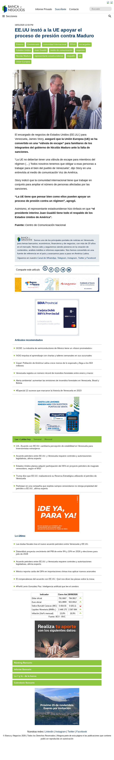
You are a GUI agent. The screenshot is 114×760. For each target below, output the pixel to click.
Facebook (91, 258)
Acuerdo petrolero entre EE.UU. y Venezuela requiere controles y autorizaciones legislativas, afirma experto (53, 457)
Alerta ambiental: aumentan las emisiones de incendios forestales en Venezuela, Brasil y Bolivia (57, 381)
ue (80, 56)
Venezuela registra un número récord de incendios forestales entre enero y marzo (54, 373)
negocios (80, 50)
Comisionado (33, 44)
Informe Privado (43, 9)
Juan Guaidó (40, 50)
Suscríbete (60, 9)
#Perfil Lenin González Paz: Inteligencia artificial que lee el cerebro (47, 586)
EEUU (73, 44)
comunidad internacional (54, 44)
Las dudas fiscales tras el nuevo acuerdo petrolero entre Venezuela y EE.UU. (52, 544)
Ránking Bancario (23, 662)
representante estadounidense (48, 56)
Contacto (74, 9)
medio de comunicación (61, 50)
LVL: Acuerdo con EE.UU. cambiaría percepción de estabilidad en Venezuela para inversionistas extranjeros (54, 447)
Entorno (19, 44)
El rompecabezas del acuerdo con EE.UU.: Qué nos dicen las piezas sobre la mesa (55, 579)
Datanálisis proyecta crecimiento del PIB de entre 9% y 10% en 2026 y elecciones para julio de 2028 (57, 552)
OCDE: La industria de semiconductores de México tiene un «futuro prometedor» (54, 348)
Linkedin (49, 731)
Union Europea (23, 62)
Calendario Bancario (24, 682)
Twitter (81, 258)
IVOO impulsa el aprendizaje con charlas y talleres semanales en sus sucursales (54, 355)
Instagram (72, 258)
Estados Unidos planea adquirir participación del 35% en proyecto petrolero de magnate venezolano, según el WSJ (57, 467)
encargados (84, 44)
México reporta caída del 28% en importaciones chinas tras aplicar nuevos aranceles (56, 571)
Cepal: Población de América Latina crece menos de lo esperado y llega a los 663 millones (54, 364)
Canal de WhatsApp (46, 258)
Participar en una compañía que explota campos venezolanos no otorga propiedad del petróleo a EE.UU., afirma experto (56, 487)
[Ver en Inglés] (108, 2)
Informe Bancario (22, 669)
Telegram (61, 258)
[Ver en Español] (111, 2)
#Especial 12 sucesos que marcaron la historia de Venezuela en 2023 (48, 390)
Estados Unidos (23, 50)
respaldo (71, 56)
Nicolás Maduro (23, 56)
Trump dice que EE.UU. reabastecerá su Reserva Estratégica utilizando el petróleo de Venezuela (56, 477)
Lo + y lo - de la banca (25, 676)
